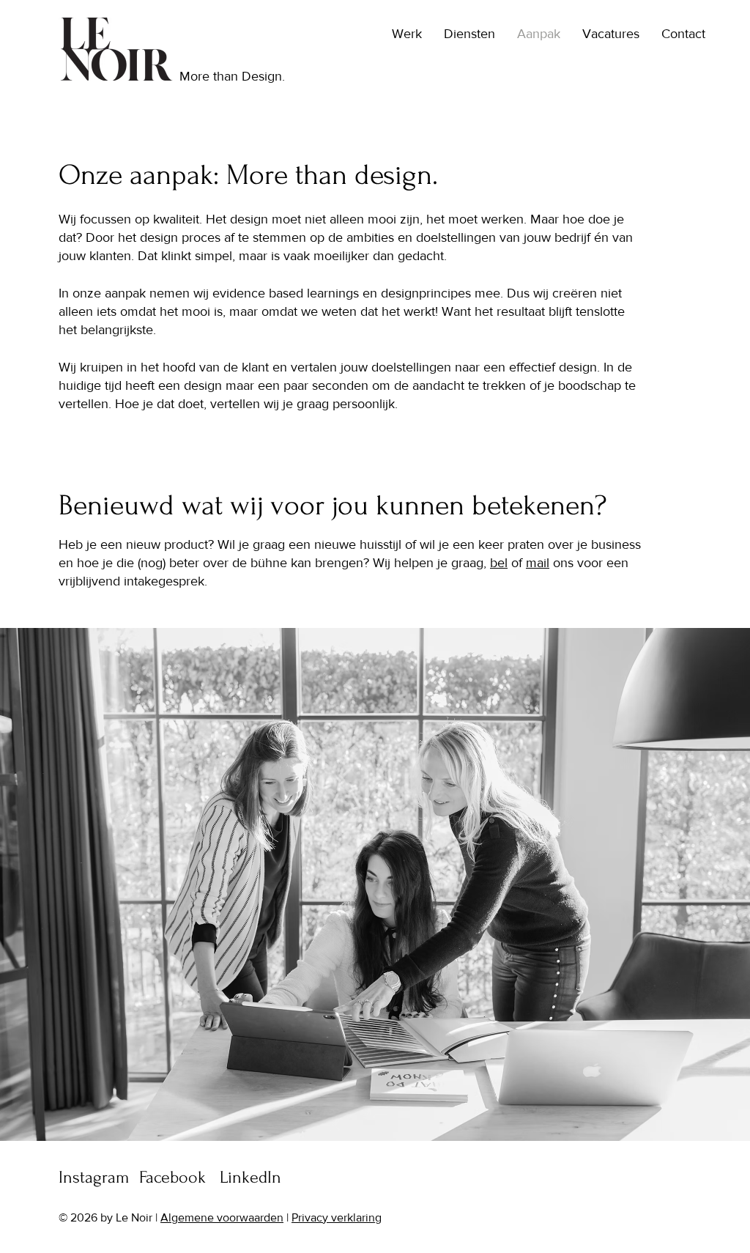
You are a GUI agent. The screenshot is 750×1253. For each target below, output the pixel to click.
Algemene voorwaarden (221, 1217)
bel (499, 562)
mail (537, 562)
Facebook (172, 1177)
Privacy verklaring (337, 1217)
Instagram (94, 1177)
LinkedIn (250, 1177)
